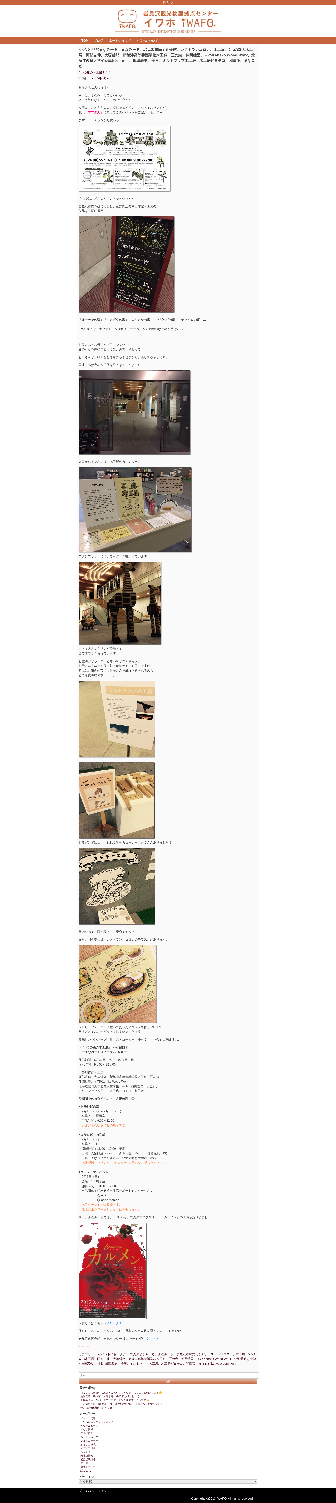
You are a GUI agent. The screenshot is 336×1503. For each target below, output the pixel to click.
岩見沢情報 (86, 1455)
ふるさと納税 (88, 1444)
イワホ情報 (86, 1429)
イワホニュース (89, 1425)
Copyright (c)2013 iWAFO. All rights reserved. (222, 1498)
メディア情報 (88, 1448)
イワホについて (147, 40)
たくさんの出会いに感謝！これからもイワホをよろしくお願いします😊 (121, 1392)
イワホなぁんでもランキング (96, 1422)
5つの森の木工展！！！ (95, 72)
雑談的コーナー (89, 1466)
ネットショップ (120, 40)
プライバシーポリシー (94, 1491)
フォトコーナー (89, 1440)
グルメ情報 (86, 1433)
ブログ (98, 40)
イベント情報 (107, 1354)
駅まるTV (85, 1470)
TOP (84, 40)
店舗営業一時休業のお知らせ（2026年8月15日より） (110, 1396)
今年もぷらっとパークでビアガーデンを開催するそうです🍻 (114, 1400)
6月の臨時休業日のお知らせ (96, 1407)
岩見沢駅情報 (88, 1459)
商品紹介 (85, 1452)
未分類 (84, 1463)
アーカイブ (86, 1476)
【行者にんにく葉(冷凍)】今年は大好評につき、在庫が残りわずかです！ (121, 1403)
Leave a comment (223, 1363)
